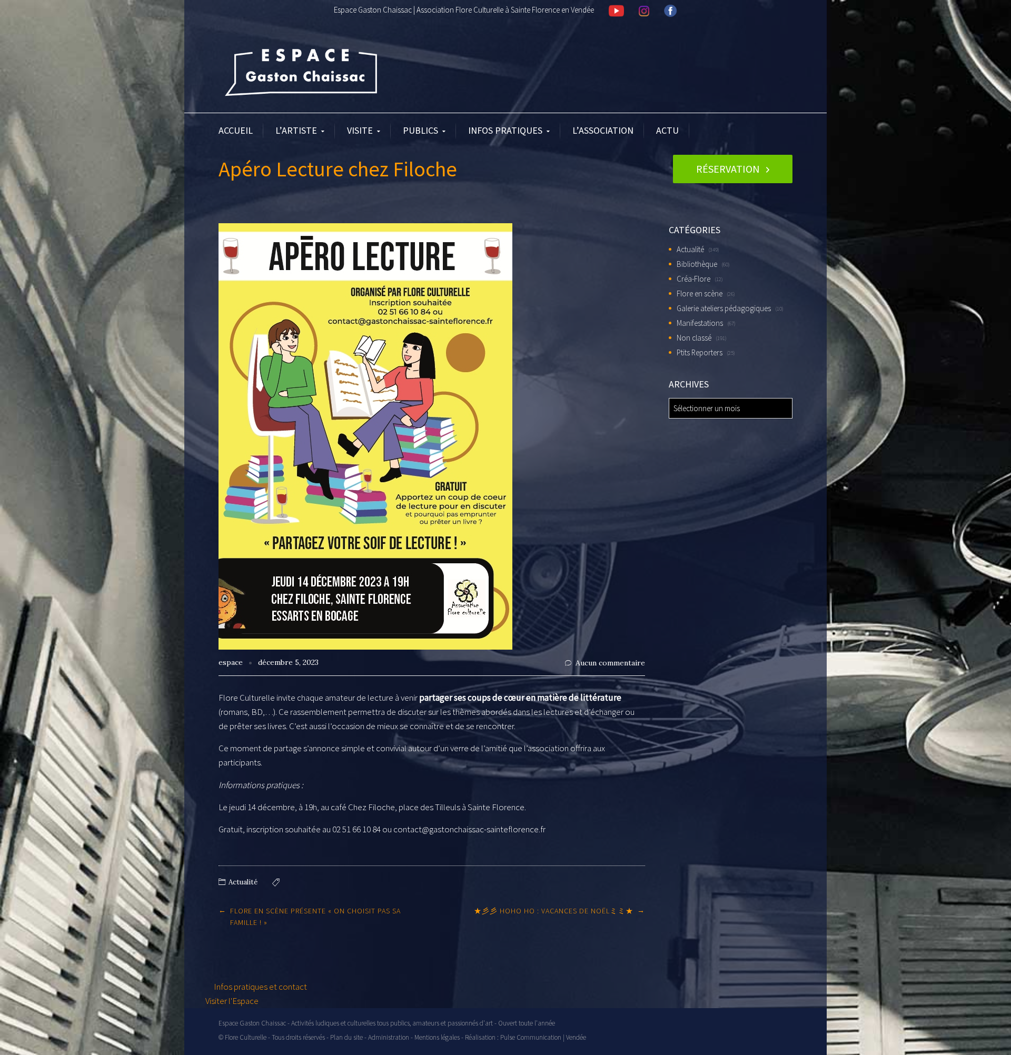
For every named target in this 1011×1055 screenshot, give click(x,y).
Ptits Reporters (699, 352)
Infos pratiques (505, 130)
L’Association (602, 130)
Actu (667, 130)
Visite (360, 130)
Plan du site (346, 1037)
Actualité (243, 882)
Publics (420, 130)
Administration (388, 1037)
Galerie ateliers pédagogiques (724, 308)
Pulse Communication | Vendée (543, 1037)
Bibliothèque (697, 264)
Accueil (236, 130)
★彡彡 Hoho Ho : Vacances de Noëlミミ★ (553, 910)
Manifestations (700, 323)
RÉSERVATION (728, 168)
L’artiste (296, 130)
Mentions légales (437, 1037)
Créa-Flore (693, 279)
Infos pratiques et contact (259, 986)
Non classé (694, 338)
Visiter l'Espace (232, 1001)
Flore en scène (699, 293)
